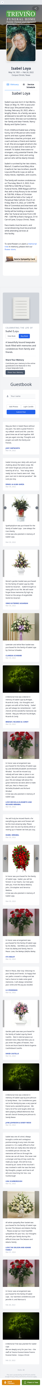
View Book (11, 336)
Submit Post (21, 412)
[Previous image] (5, 507)
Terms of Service (27, 1377)
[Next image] (36, 507)
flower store (10, 249)
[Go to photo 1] (20, 520)
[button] (21, 507)
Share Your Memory (15, 372)
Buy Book (24, 336)
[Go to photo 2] (21, 520)
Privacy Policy (14, 1377)
